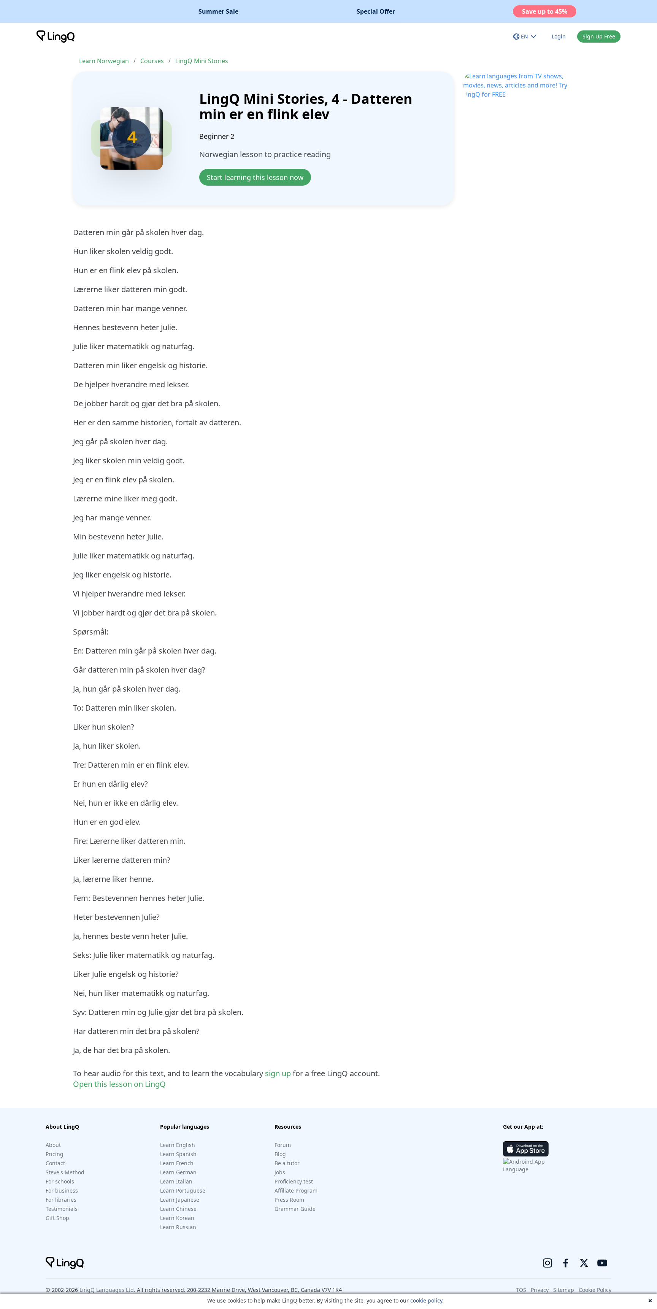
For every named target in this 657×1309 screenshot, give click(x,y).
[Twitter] (584, 1263)
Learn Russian (178, 1227)
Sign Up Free (598, 36)
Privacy (540, 1289)
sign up (278, 1073)
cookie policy (426, 1300)
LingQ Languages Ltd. (107, 1289)
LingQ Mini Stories (201, 61)
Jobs (280, 1172)
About (53, 1144)
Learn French (177, 1163)
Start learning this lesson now (255, 177)
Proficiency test (294, 1181)
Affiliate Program (296, 1190)
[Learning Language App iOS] (526, 1148)
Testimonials (62, 1208)
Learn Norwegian (104, 61)
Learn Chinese (178, 1208)
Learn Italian (176, 1181)
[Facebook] (566, 1263)
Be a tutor (287, 1163)
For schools (60, 1181)
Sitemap (563, 1289)
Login (559, 36)
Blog (280, 1154)
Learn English (177, 1144)
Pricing (54, 1154)
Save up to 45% (544, 11)
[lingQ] (55, 36)
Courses (152, 61)
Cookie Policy (595, 1289)
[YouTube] (602, 1263)
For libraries (61, 1199)
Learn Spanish (178, 1154)
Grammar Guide (295, 1208)
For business (62, 1190)
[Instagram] (547, 1263)
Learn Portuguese (182, 1190)
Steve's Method (65, 1172)
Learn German (178, 1172)
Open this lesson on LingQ (119, 1084)
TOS (521, 1289)
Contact (55, 1163)
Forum (283, 1144)
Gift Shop (57, 1218)
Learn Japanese (179, 1199)
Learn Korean (177, 1218)
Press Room (289, 1199)
